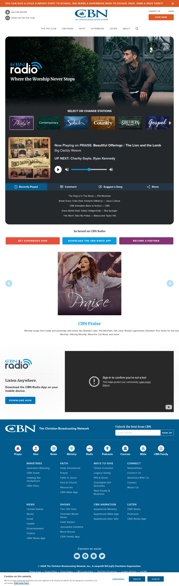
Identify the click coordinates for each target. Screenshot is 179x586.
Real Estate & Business (102, 492)
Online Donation (103, 468)
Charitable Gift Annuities (102, 484)
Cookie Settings (118, 579)
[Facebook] (85, 556)
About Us (133, 487)
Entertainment (35, 528)
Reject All (136, 579)
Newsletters (134, 468)
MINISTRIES (34, 463)
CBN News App (36, 538)
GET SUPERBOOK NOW (32, 240)
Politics (31, 533)
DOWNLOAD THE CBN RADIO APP (89, 240)
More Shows (67, 531)
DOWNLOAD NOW (20, 400)
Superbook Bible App (106, 514)
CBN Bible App (69, 492)
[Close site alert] (173, 3)
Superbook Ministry (105, 509)
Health (31, 523)
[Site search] (137, 30)
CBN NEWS (67, 28)
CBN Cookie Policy (84, 571)
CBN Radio (134, 509)
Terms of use (35, 571)
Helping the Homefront (34, 479)
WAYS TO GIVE (103, 463)
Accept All (155, 579)
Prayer (64, 473)
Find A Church (68, 482)
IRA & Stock (101, 477)
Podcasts (133, 514)
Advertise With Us (138, 477)
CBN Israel (33, 473)
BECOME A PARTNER (146, 240)
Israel (30, 518)
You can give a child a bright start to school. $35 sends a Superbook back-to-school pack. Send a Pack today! (84, 3)
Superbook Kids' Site (106, 518)
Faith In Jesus (68, 477)
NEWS (31, 504)
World (30, 514)
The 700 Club (48, 28)
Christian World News (69, 515)
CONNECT (134, 463)
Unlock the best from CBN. (133, 426)
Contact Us (154, 11)
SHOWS (65, 504)
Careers (132, 482)
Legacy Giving (102, 473)
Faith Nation (67, 522)
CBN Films (33, 485)
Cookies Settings (128, 571)
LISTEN (113, 28)
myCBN (143, 571)
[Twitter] (102, 556)
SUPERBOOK (97, 28)
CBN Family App (70, 536)
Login (171, 11)
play (58, 169)
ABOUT (126, 28)
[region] (89, 579)
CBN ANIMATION (105, 504)
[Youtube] (77, 556)
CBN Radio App (136, 518)
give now (161, 17)
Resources (66, 487)
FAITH (82, 28)
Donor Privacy (66, 571)
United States (35, 509)
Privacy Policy (51, 571)
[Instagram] (94, 556)
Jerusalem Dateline (71, 527)
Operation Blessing (38, 468)
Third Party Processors (107, 571)
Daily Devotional (70, 468)
